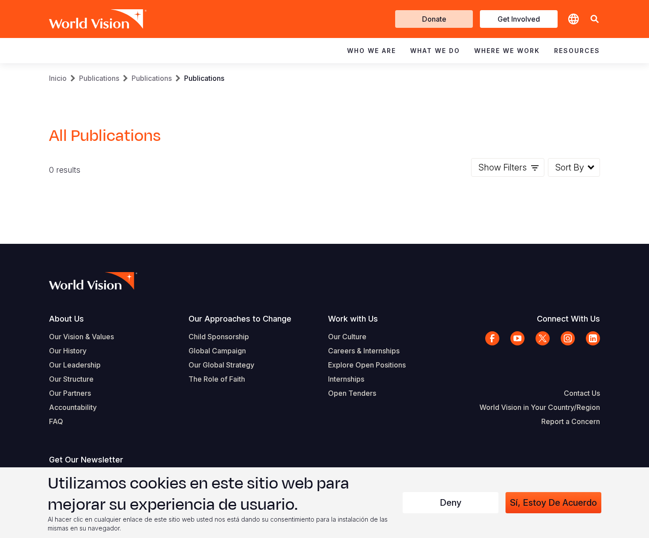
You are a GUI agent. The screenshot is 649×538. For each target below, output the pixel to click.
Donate (434, 19)
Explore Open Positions (367, 364)
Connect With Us (568, 318)
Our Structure (71, 379)
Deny (450, 502)
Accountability (73, 407)
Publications (99, 78)
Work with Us (353, 318)
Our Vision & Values (81, 336)
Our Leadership (75, 364)
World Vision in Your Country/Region (539, 407)
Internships (346, 379)
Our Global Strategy (221, 364)
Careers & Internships (364, 350)
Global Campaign (217, 350)
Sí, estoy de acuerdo (553, 502)
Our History (68, 350)
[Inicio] (85, 19)
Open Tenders (352, 393)
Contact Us (582, 393)
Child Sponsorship (219, 336)
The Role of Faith (217, 379)
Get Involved (519, 19)
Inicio (58, 78)
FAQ (56, 421)
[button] (594, 19)
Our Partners (70, 393)
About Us (66, 318)
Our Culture (347, 336)
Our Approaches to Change (240, 318)
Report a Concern (570, 421)
